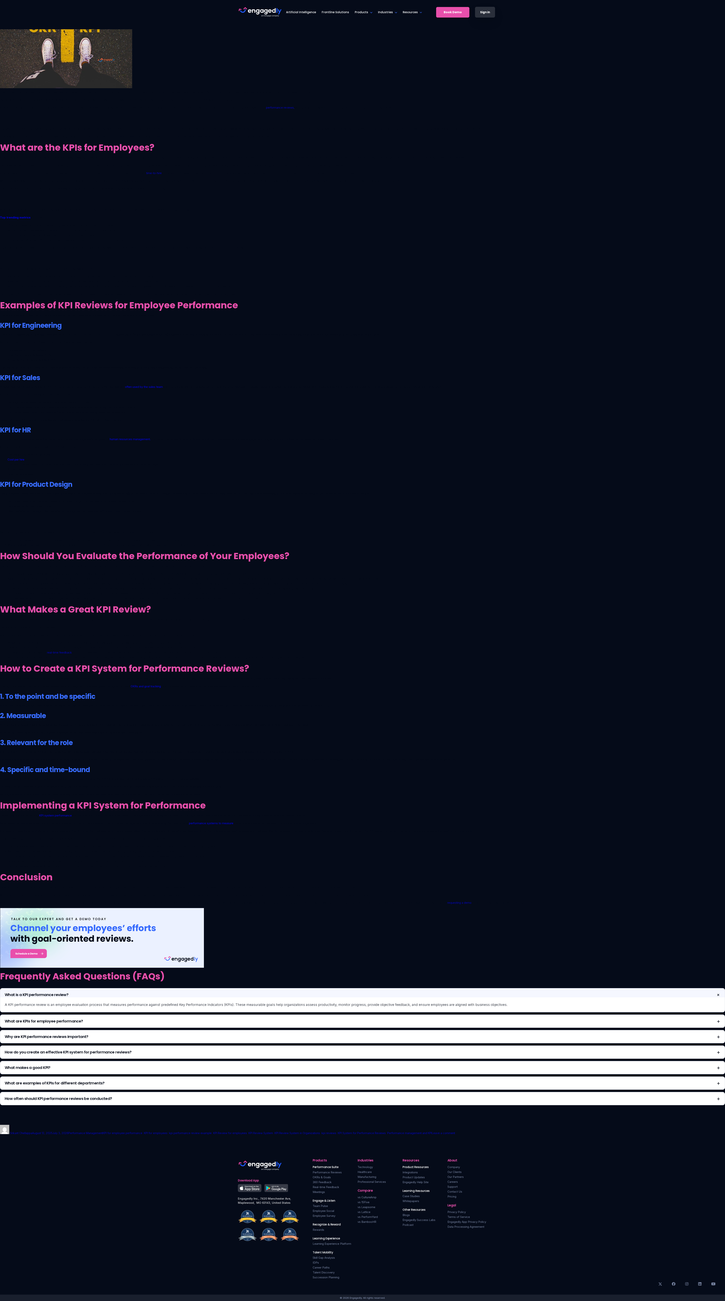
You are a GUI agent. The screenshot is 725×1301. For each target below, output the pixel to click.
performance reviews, (280, 107)
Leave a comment (443, 1133)
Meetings (319, 1192)
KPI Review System (260, 1133)
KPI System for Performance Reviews (362, 1133)
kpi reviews (329, 1133)
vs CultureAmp (367, 1197)
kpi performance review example (190, 1133)
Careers (452, 1182)
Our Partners (455, 1177)
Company (453, 1167)
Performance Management (85, 1133)
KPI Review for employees (230, 1133)
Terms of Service (458, 1217)
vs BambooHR (367, 1222)
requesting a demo (459, 902)
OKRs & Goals (322, 1177)
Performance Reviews (327, 1172)
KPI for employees (155, 1133)
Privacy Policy (456, 1212)
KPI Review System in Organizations (297, 1133)
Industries (385, 12)
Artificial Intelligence (301, 12)
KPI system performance (55, 815)
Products (361, 12)
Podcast (408, 1225)
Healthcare (365, 1172)
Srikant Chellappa (21, 1133)
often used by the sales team (144, 387)
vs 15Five (363, 1202)
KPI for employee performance (122, 1133)
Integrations (410, 1172)
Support (452, 1186)
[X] (660, 1284)
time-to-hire (154, 173)
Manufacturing (367, 1177)
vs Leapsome (366, 1207)
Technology (365, 1167)
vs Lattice (364, 1212)
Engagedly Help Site (416, 1182)
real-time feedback (59, 652)
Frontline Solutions (335, 12)
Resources (410, 12)
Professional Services (372, 1182)
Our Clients (454, 1172)
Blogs (406, 1215)
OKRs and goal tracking (146, 686)
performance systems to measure (211, 823)
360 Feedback (322, 1182)
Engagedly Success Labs (419, 1220)
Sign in (485, 12)
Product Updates (414, 1177)
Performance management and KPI (409, 1133)
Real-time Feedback (326, 1187)
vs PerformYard (368, 1217)
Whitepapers (411, 1201)
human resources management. (130, 439)
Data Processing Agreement (465, 1226)
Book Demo (453, 12)
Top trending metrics (15, 217)
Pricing (451, 1196)
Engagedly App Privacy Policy (466, 1222)
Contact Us (454, 1191)
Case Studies (411, 1196)
